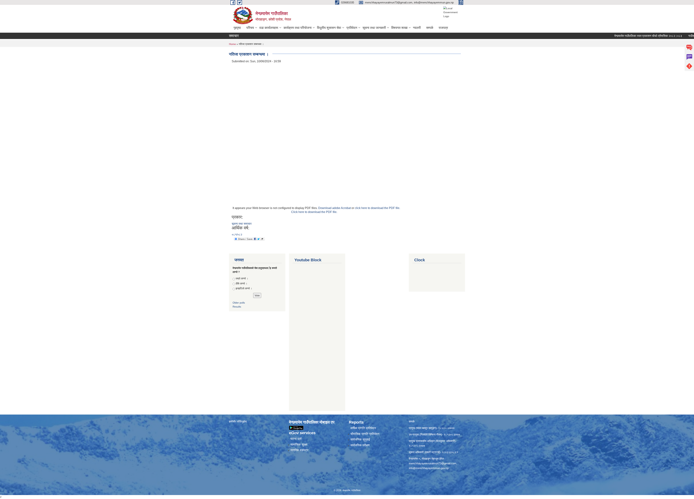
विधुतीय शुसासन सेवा (329, 28)
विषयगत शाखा (399, 28)
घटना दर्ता (296, 439)
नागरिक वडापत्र (299, 450)
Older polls (239, 302)
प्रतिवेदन (351, 28)
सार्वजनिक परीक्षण (360, 445)
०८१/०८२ (237, 234)
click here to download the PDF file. (377, 208)
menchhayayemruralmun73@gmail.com (432, 463)
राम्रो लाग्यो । (242, 278)
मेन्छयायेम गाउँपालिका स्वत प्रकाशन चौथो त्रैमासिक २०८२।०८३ (631, 35)
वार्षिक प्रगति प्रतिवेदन (363, 428)
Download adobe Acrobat (335, 208)
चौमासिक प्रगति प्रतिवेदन (364, 434)
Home (232, 44)
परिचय (250, 28)
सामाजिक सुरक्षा (298, 444)
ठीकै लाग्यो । (241, 283)
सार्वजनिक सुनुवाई (360, 439)
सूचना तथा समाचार (242, 223)
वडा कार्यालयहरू (268, 28)
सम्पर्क (429, 28)
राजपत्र (443, 28)
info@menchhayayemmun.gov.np (429, 468)
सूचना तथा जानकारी (374, 28)
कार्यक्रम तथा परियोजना (298, 28)
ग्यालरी (417, 28)
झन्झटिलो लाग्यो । (244, 288)
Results (237, 306)
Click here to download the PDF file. (314, 211)
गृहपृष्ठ (237, 28)
